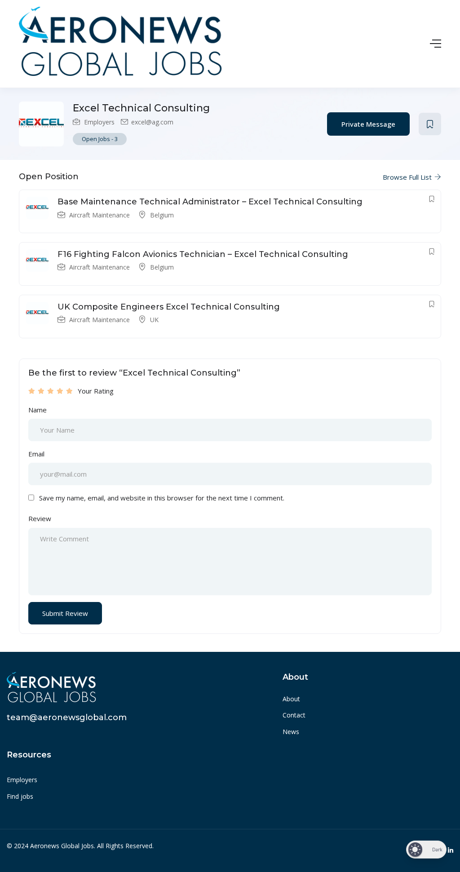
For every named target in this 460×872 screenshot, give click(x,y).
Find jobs (20, 796)
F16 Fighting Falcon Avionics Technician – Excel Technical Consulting (203, 254)
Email (36, 453)
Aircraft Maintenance (99, 215)
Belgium (162, 215)
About (291, 699)
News (291, 731)
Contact (294, 715)
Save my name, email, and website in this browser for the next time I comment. (161, 497)
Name (37, 409)
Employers (99, 122)
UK (154, 319)
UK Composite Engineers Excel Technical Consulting (169, 307)
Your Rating (96, 390)
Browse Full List (408, 177)
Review (39, 518)
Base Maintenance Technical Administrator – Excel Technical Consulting (210, 202)
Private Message (368, 124)
